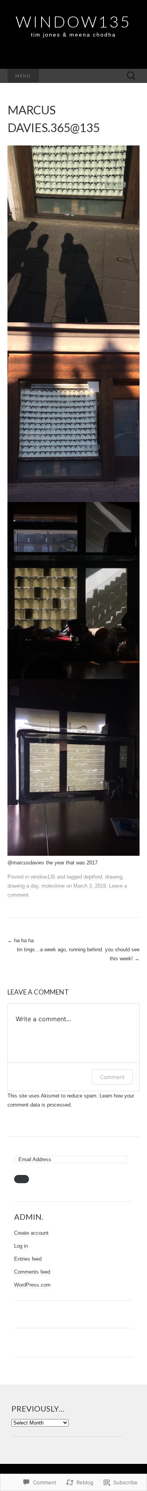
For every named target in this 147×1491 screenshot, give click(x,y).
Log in (21, 1246)
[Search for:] (131, 76)
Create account (31, 1233)
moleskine (53, 886)
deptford (92, 877)
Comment (112, 1077)
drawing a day (22, 886)
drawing (113, 877)
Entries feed (28, 1259)
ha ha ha (20, 940)
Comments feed (32, 1272)
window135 (43, 877)
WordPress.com (32, 1285)
